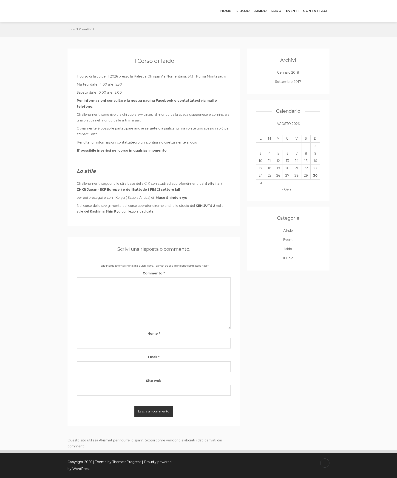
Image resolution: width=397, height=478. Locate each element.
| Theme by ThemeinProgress (117, 462)
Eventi (292, 11)
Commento (154, 273)
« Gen (286, 189)
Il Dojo (242, 11)
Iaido (276, 11)
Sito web (154, 381)
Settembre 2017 (288, 82)
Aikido (260, 11)
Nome (153, 333)
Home (225, 11)
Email (153, 357)
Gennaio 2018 (288, 72)
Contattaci (315, 11)
